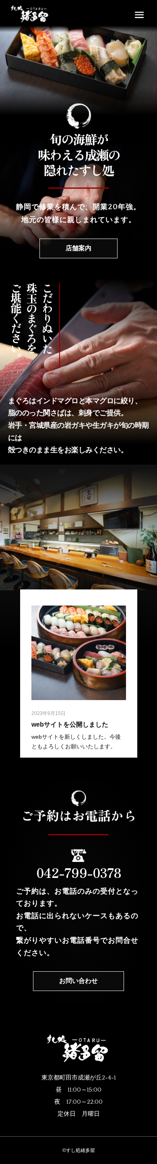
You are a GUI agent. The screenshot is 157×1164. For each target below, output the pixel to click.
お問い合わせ (78, 981)
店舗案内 (78, 248)
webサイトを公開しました (69, 724)
